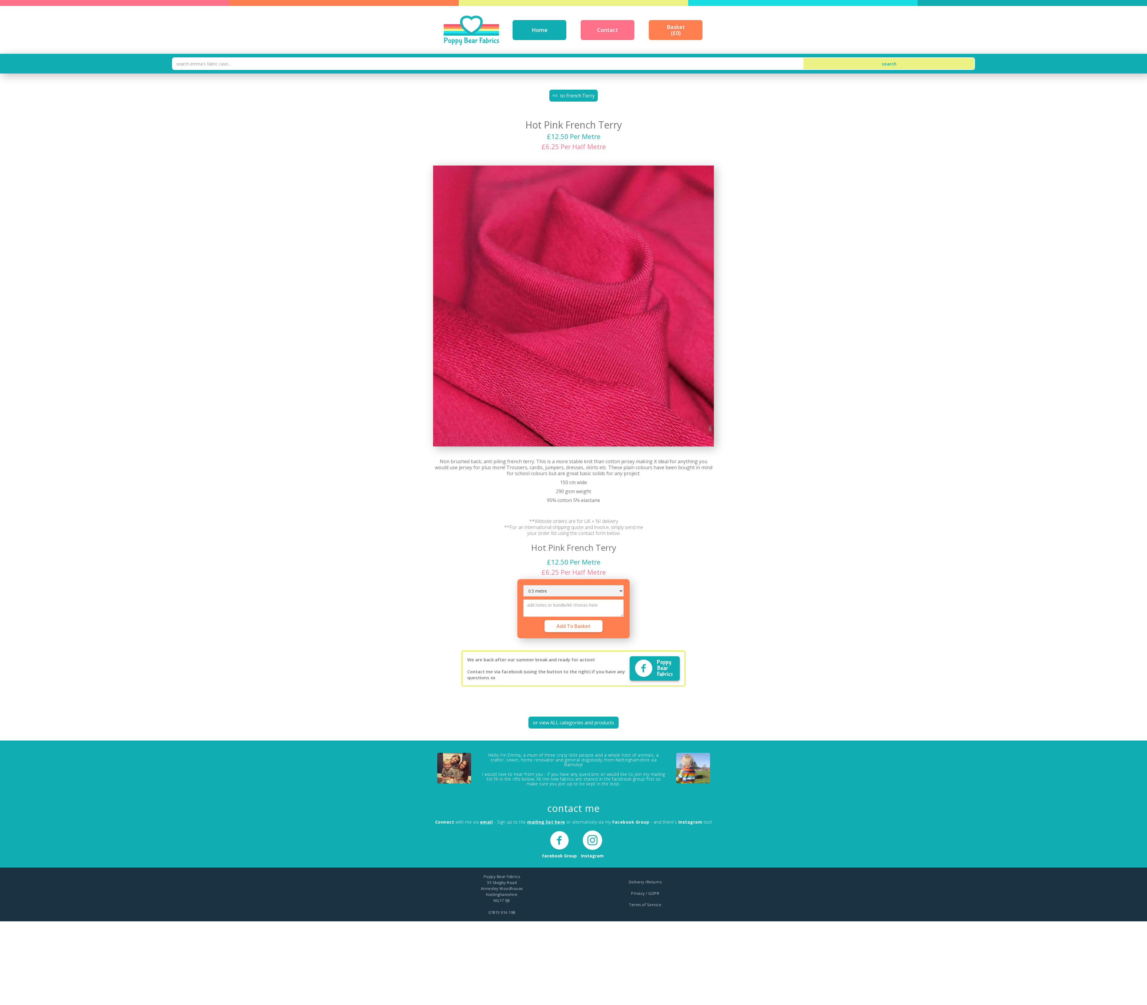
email (486, 822)
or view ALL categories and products (573, 722)
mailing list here (546, 822)
